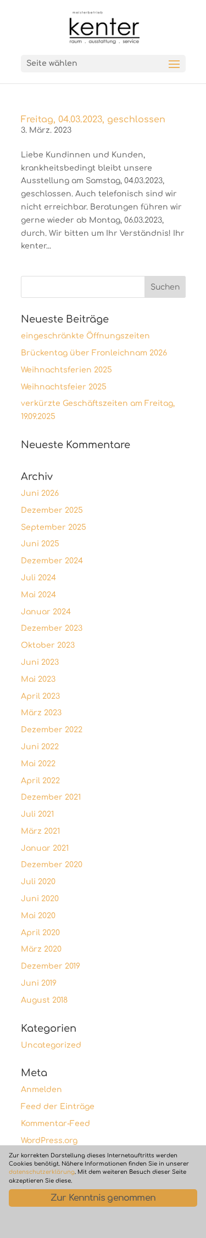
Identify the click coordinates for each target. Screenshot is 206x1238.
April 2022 (40, 781)
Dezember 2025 (52, 510)
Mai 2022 (38, 764)
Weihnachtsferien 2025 (66, 370)
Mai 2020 (38, 916)
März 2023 (41, 713)
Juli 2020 (38, 882)
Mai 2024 (38, 595)
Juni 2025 (40, 544)
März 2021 (40, 831)
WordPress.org (49, 1141)
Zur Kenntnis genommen (103, 1198)
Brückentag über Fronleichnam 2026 (94, 353)
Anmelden (41, 1090)
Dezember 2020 (51, 865)
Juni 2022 (40, 747)
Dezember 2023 (51, 628)
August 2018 (44, 1000)
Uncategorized (51, 1045)
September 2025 (53, 527)
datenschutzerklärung (42, 1172)
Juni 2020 (40, 899)
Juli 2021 (37, 814)
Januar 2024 (46, 612)
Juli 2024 (38, 578)
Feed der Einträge (57, 1107)
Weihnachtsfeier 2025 (64, 387)
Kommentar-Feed (55, 1124)
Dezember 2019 (50, 966)
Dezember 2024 (52, 561)
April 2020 (40, 933)
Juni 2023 (40, 662)
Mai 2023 (38, 679)
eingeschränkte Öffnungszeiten (85, 336)
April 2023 (40, 696)
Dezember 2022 (51, 730)
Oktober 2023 (48, 645)
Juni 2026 (40, 493)
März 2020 (41, 949)
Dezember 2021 (51, 797)
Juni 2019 (39, 983)
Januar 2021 (45, 848)
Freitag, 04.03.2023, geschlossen (93, 120)
